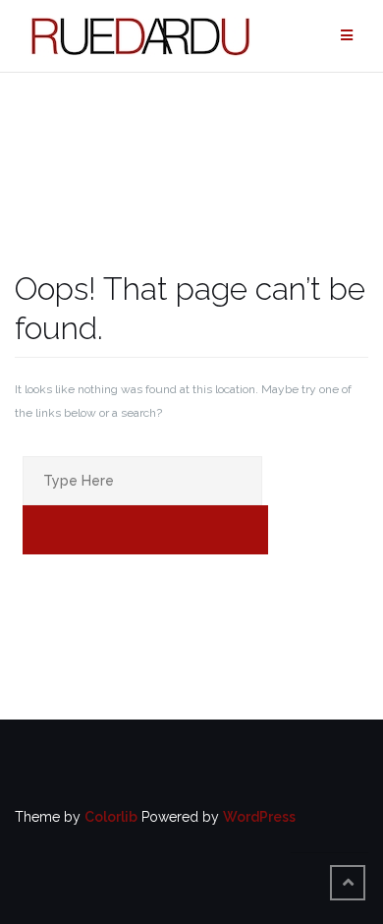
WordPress (259, 817)
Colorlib (110, 817)
